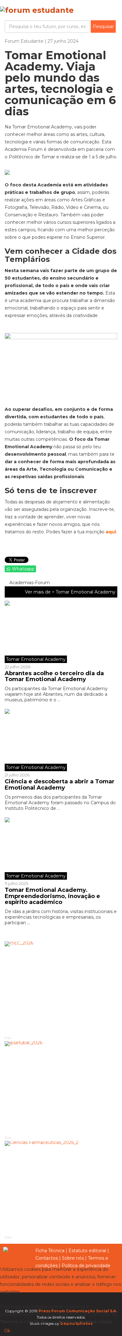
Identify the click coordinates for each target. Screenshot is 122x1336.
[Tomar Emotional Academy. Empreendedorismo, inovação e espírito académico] (61, 848)
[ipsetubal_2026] (61, 1088)
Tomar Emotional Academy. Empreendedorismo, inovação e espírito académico (52, 896)
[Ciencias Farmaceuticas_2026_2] (61, 1187)
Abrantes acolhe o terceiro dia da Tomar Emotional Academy (54, 676)
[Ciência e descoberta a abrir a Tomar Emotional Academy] (61, 740)
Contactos (46, 1258)
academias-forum (29, 582)
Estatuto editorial (87, 1250)
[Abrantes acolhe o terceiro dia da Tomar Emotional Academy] (61, 632)
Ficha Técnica (49, 1250)
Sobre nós (73, 1258)
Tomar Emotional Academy (85, 592)
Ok (7, 1331)
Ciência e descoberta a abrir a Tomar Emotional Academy (59, 784)
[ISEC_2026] (61, 988)
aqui (111, 532)
